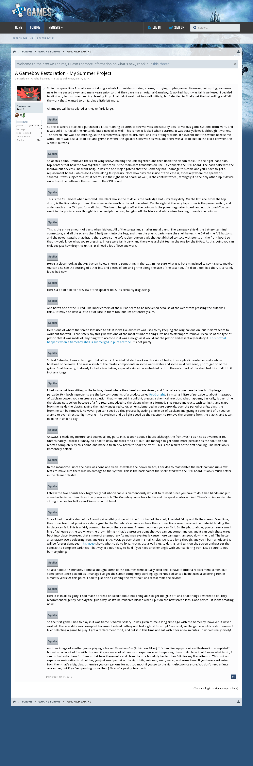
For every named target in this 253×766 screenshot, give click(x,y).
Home (18, 28)
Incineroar (68, 78)
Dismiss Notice (235, 63)
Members (54, 28)
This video (88, 543)
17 (40, 129)
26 (40, 136)
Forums (35, 28)
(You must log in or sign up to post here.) (216, 688)
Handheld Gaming (40, 78)
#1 (233, 676)
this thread (161, 64)
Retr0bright (157, 394)
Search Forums (23, 38)
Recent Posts (46, 38)
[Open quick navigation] (238, 52)
